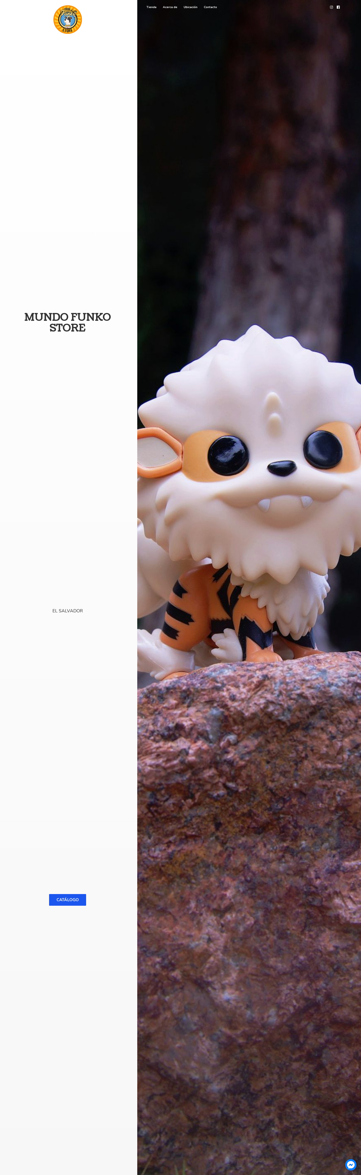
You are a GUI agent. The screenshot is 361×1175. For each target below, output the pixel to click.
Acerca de (170, 7)
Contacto (210, 7)
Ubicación (190, 7)
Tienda (151, 7)
